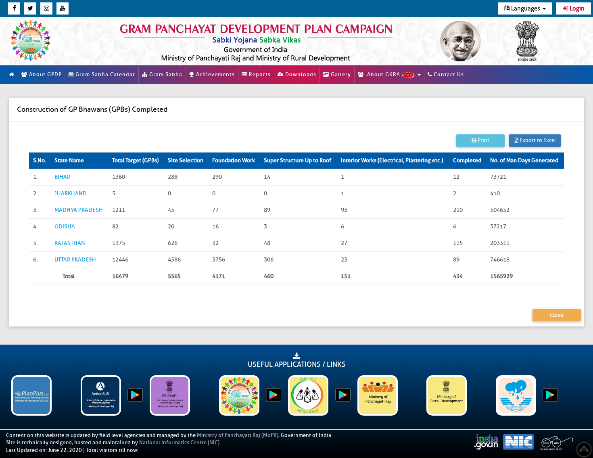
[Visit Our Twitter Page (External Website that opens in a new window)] (30, 8)
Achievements (214, 74)
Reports (259, 74)
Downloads (300, 74)
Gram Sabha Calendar (104, 74)
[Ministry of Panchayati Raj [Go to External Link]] (377, 395)
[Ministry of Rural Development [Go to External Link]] (446, 395)
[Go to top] (584, 449)
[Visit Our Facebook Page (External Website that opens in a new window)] (14, 8)
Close (556, 315)
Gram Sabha (165, 74)
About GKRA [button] (383, 74)
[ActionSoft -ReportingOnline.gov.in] (101, 395)
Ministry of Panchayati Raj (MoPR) (237, 435)
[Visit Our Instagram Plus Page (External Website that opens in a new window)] (46, 8)
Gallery (340, 74)
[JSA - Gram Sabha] (516, 395)
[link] (263, 41)
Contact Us (448, 74)
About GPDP (44, 74)
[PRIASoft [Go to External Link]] (170, 395)
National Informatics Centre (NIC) (179, 442)
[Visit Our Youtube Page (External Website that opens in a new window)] (62, 8)
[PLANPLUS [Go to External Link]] (31, 395)
